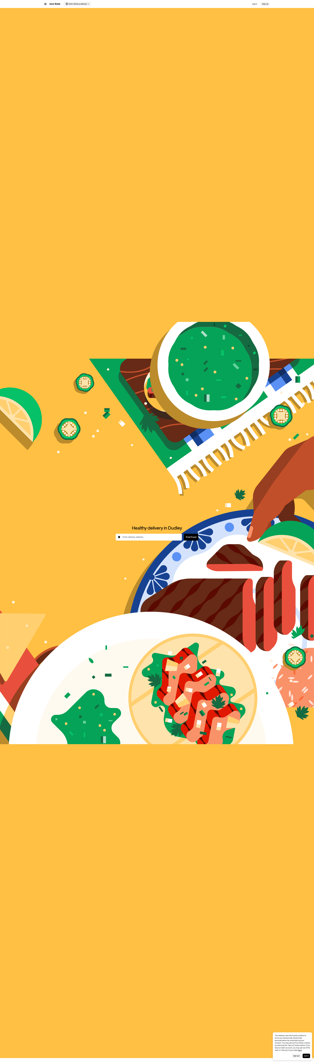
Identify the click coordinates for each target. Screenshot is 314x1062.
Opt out (296, 1056)
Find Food (191, 537)
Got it (306, 1056)
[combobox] (151, 537)
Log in (254, 4)
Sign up (265, 4)
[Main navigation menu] (45, 4)
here (300, 1050)
